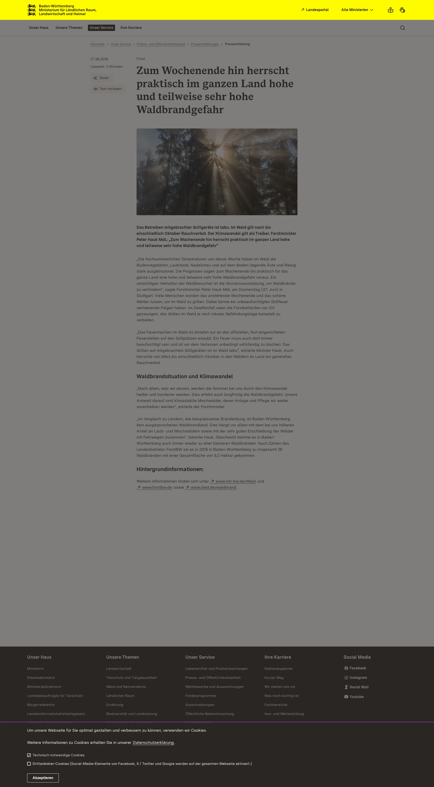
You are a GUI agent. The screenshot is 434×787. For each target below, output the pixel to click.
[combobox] (358, 10)
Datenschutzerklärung (153, 742)
